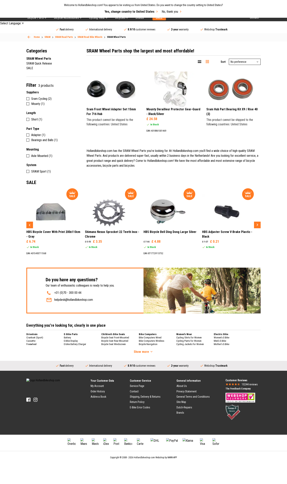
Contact (134, 391)
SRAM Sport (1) (41, 171)
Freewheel (31, 344)
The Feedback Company (238, 388)
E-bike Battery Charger (75, 344)
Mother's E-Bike (221, 344)
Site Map (181, 401)
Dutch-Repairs (184, 407)
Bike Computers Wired (150, 337)
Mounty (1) (38, 104)
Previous (29, 225)
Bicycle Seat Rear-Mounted (114, 340)
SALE (29, 68)
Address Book (98, 396)
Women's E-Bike (221, 337)
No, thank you (170, 11)
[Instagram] (35, 400)
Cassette (30, 340)
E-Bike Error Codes (140, 407)
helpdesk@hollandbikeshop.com (73, 300)
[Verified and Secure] (233, 412)
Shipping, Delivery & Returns (145, 396)
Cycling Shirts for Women (189, 337)
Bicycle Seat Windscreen (113, 344)
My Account (97, 386)
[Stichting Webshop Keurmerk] (240, 397)
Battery (67, 337)
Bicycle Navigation (148, 344)
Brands (180, 412)
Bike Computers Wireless (151, 340)
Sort (223, 61)
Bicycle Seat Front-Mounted (115, 337)
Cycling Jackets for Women (190, 344)
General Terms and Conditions (193, 396)
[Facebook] (28, 400)
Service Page (137, 386)
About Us (181, 386)
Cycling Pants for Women (188, 340)
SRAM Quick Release (39, 63)
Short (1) (36, 119)
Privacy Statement (186, 391)
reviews (250, 384)
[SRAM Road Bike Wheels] (29, 37)
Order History (98, 391)
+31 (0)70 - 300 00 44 (67, 293)
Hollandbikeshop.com (144, 457)
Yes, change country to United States (129, 11)
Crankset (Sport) (34, 337)
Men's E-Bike (220, 340)
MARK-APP (172, 457)
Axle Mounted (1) (41, 156)
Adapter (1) (38, 135)
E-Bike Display (71, 340)
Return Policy (137, 401)
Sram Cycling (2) (41, 99)
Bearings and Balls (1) (44, 140)
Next (257, 225)
